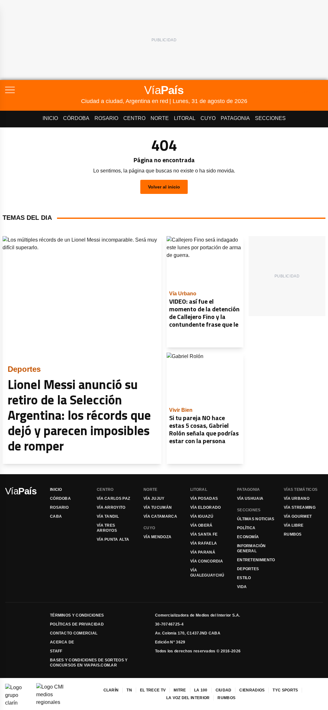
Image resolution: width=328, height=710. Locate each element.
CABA (56, 516)
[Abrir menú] (43, 90)
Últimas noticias (256, 519)
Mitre (180, 690)
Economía (248, 537)
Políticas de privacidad (77, 624)
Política (246, 528)
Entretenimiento (256, 560)
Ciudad (224, 690)
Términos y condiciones (77, 615)
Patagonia (235, 118)
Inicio (50, 118)
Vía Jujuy (154, 498)
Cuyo (208, 118)
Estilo (244, 578)
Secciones (270, 118)
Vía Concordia (206, 561)
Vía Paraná (202, 552)
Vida (242, 587)
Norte (160, 118)
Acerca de (62, 642)
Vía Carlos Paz (113, 498)
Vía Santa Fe (204, 534)
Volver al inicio (164, 186)
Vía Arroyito (111, 507)
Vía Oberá (201, 525)
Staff (56, 651)
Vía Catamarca (160, 516)
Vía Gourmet (298, 516)
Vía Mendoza (157, 537)
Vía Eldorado (205, 507)
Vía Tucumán (158, 507)
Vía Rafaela (203, 543)
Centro (134, 118)
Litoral (184, 118)
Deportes (248, 569)
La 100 (201, 690)
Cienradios (252, 690)
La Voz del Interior (188, 698)
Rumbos (293, 534)
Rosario (106, 118)
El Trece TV (153, 690)
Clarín (111, 690)
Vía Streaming (300, 507)
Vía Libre (294, 525)
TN (129, 690)
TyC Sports (285, 690)
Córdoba (76, 118)
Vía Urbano (296, 498)
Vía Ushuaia (250, 498)
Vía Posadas (204, 498)
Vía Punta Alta (113, 539)
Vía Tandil (108, 516)
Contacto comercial (73, 633)
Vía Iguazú (201, 516)
